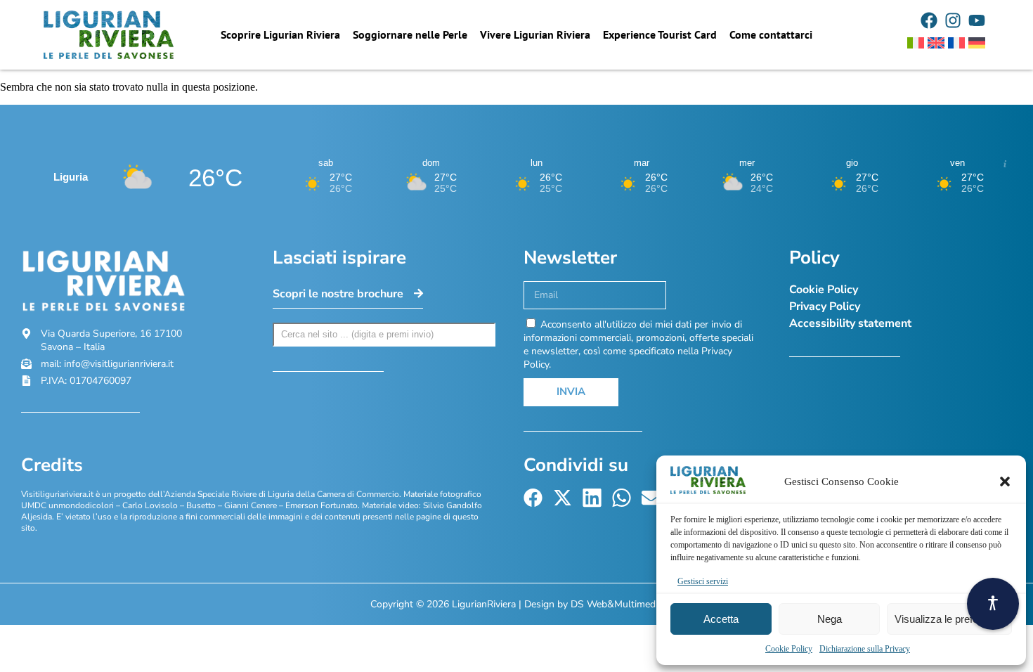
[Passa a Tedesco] (976, 43)
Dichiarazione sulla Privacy (864, 649)
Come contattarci (770, 34)
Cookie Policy (788, 649)
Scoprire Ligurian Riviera (280, 34)
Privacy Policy (824, 306)
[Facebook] (929, 20)
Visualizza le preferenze (949, 619)
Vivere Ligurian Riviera (535, 34)
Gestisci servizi (702, 581)
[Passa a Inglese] (936, 43)
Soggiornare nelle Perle (410, 34)
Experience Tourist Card (660, 34)
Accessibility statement (850, 323)
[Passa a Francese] (956, 43)
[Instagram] (952, 20)
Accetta (721, 619)
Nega (829, 619)
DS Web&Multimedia (617, 604)
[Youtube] (976, 20)
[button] (1005, 481)
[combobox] (384, 335)
